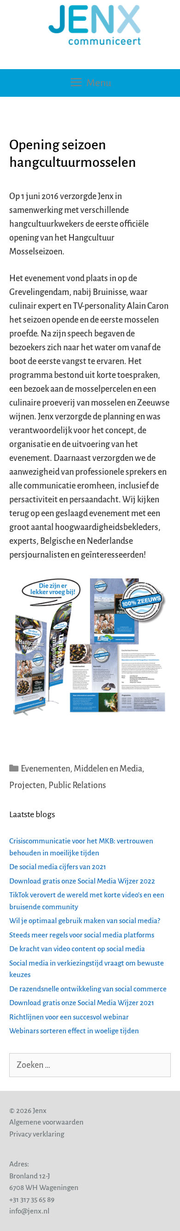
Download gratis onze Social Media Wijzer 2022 (82, 881)
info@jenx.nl (29, 1211)
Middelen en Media (108, 768)
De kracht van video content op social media (77, 949)
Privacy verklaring (36, 1134)
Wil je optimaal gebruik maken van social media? (84, 921)
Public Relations (77, 785)
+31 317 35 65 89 (31, 1199)
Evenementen (45, 768)
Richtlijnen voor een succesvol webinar (69, 1017)
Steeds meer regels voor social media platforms (81, 935)
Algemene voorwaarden (46, 1122)
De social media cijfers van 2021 (57, 867)
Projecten (27, 785)
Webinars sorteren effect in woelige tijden (74, 1031)
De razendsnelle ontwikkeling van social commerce (88, 989)
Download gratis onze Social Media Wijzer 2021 (81, 1003)
